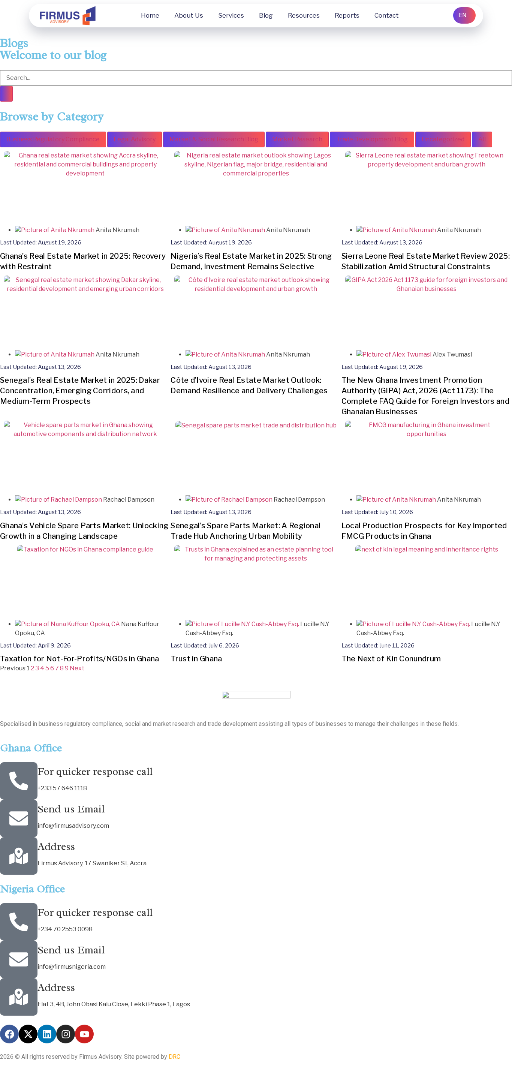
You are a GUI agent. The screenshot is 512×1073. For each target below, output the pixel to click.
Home (150, 15)
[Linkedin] (46, 1034)
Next (77, 668)
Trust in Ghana (196, 658)
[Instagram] (65, 1034)
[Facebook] (9, 1034)
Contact (386, 15)
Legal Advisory (135, 139)
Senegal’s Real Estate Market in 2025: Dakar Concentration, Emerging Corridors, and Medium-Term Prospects (80, 391)
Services (231, 15)
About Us (188, 15)
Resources (304, 15)
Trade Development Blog (372, 139)
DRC (174, 1056)
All (482, 139)
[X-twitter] (28, 1034)
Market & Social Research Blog (213, 139)
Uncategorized (443, 139)
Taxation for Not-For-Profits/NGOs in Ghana (79, 658)
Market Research (297, 139)
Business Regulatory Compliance (53, 139)
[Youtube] (84, 1034)
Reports (347, 15)
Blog (266, 15)
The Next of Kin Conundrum (391, 658)
